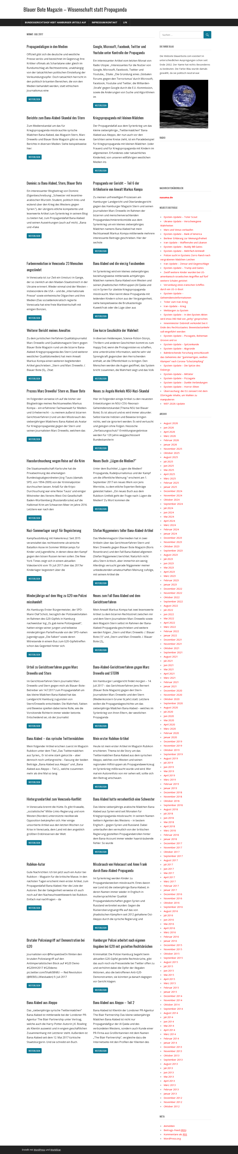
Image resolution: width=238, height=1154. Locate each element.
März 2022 (170, 626)
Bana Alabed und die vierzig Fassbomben (118, 263)
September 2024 (173, 503)
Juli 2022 (168, 609)
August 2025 (171, 457)
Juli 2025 (168, 461)
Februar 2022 (171, 631)
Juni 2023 (169, 563)
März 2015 (170, 983)
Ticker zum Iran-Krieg (176, 301)
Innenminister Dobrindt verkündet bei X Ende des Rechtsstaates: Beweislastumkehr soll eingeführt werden (185, 327)
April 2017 (169, 877)
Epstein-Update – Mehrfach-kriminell (184, 250)
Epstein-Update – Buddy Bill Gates (183, 246)
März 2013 (170, 1085)
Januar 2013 (170, 1093)
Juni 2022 (169, 614)
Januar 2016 (170, 940)
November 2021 (173, 643)
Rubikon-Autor (36, 864)
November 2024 (173, 495)
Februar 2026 (171, 440)
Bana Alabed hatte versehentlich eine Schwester (124, 798)
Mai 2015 (169, 974)
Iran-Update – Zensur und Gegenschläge (186, 263)
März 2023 (170, 575)
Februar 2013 (171, 1089)
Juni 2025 (169, 465)
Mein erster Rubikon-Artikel (111, 738)
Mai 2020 (169, 720)
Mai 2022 (169, 618)
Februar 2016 (171, 936)
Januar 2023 (170, 584)
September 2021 (173, 652)
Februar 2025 (171, 482)
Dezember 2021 (173, 639)
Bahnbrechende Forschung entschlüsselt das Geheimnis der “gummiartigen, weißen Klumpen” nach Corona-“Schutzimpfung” (184, 357)
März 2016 (170, 932)
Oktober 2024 (172, 499)
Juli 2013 (168, 1068)
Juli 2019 (168, 762)
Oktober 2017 (172, 851)
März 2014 (170, 1034)
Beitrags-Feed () (175, 1130)
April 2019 (169, 775)
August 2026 (171, 423)
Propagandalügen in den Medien (47, 46)
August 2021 (171, 656)
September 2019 (173, 754)
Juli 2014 (168, 1017)
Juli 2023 (168, 559)
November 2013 (173, 1051)
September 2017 (173, 856)
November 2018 (173, 796)
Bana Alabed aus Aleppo (42, 1002)
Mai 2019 (169, 771)
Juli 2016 (168, 915)
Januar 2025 (170, 486)
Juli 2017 (168, 864)
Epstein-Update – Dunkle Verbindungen (186, 382)
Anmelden (169, 1125)
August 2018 (171, 809)
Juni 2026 (169, 427)
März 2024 (170, 525)
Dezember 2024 (173, 491)
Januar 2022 (170, 635)
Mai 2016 (169, 923)
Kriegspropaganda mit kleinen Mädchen (118, 117)
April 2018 (169, 826)
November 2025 (173, 448)
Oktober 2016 (172, 902)
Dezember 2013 (173, 1046)
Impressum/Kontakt (104, 22)
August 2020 (171, 707)
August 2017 (171, 860)
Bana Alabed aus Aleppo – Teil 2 (113, 1002)
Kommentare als (175, 1134)
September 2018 (173, 805)
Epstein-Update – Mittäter (178, 374)
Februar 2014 (171, 1038)
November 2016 (173, 898)
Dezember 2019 (173, 741)
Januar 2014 (170, 1042)
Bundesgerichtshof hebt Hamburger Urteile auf (55, 22)
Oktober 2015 (172, 953)
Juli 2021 (168, 660)
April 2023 (169, 571)
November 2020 (173, 694)
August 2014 (171, 1013)
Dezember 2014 (173, 996)
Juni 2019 (169, 767)
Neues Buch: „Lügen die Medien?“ (114, 460)
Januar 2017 (170, 890)
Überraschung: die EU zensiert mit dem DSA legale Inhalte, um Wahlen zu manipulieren (184, 395)
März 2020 (170, 728)
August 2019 (171, 758)
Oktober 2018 (172, 800)
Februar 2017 (171, 885)
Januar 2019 (170, 788)
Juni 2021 (169, 665)
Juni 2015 (169, 970)
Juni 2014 (169, 1021)
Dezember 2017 (173, 843)
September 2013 (173, 1059)
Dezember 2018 (173, 792)
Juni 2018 (169, 817)
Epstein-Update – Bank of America (183, 233)
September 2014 (173, 1008)
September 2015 (173, 957)
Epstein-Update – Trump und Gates (184, 267)
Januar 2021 (170, 686)
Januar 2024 (170, 533)
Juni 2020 (169, 716)
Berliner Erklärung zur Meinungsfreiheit (185, 238)
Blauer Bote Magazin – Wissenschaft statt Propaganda (75, 9)
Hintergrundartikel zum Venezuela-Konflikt (54, 798)
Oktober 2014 (172, 1004)
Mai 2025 (169, 469)
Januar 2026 (170, 444)
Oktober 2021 (172, 648)
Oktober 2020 (172, 699)
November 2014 (173, 1000)
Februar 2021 (171, 682)
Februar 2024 (171, 529)
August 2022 (171, 605)
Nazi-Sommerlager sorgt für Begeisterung (54, 530)
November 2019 (173, 745)
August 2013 (171, 1063)
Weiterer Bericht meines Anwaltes (48, 330)
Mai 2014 (169, 1025)
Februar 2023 (171, 580)
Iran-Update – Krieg (175, 306)
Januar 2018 (170, 839)
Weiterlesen (34, 99)
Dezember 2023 (173, 537)
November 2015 (173, 949)
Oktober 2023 (172, 546)
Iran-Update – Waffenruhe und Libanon (185, 242)
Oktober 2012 (172, 1106)
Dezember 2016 (173, 894)
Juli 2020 (168, 711)
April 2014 (169, 1029)
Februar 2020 (171, 733)
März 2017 (170, 881)
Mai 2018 (169, 822)
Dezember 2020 (173, 690)
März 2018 (170, 830)
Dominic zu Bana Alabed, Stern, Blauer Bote (54, 183)
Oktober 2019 (172, 750)
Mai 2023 (169, 567)
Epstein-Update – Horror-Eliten (181, 386)
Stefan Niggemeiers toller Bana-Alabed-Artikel (123, 530)
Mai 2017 (169, 873)
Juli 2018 (168, 813)
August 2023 (171, 554)
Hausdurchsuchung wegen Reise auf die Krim (56, 460)
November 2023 (173, 542)
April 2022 (169, 622)
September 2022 (173, 601)
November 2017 (173, 847)
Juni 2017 (169, 868)
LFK (125, 22)
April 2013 (169, 1080)
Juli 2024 (168, 508)
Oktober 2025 (172, 452)
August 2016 (171, 911)
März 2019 (170, 779)
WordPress (39, 1149)
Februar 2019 (171, 783)
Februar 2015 (171, 987)
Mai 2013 (169, 1076)
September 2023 (173, 550)
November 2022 (173, 592)
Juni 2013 (169, 1072)
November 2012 (173, 1102)
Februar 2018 (171, 834)
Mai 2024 (169, 516)
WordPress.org (172, 1138)
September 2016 (173, 906)
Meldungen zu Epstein (176, 310)
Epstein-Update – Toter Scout (180, 217)
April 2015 (169, 979)
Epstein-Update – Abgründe (179, 348)
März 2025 (170, 478)
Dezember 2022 (173, 588)
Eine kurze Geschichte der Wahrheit (115, 330)
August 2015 (171, 962)
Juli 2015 (168, 966)
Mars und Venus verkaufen (178, 229)
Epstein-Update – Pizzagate (179, 378)
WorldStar (55, 1149)
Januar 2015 (170, 991)
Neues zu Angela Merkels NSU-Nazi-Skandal (121, 390)
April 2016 (169, 928)
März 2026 (170, 436)
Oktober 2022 (172, 597)
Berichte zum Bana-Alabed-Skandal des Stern (56, 117)
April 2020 (169, 724)
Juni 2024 (169, 512)
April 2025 (169, 474)
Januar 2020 (170, 737)
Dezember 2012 (173, 1097)
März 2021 (170, 677)
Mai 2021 (169, 669)
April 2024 (169, 520)
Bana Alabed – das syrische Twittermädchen (55, 738)
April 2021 (169, 673)
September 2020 (173, 703)
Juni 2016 (169, 919)
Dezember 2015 (173, 945)
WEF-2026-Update (174, 403)
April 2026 (169, 431)
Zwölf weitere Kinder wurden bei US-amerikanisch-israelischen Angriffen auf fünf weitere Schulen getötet (184, 276)
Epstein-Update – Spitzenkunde (181, 344)
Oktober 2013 (172, 1055)
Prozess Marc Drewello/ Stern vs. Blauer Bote (56, 390)
